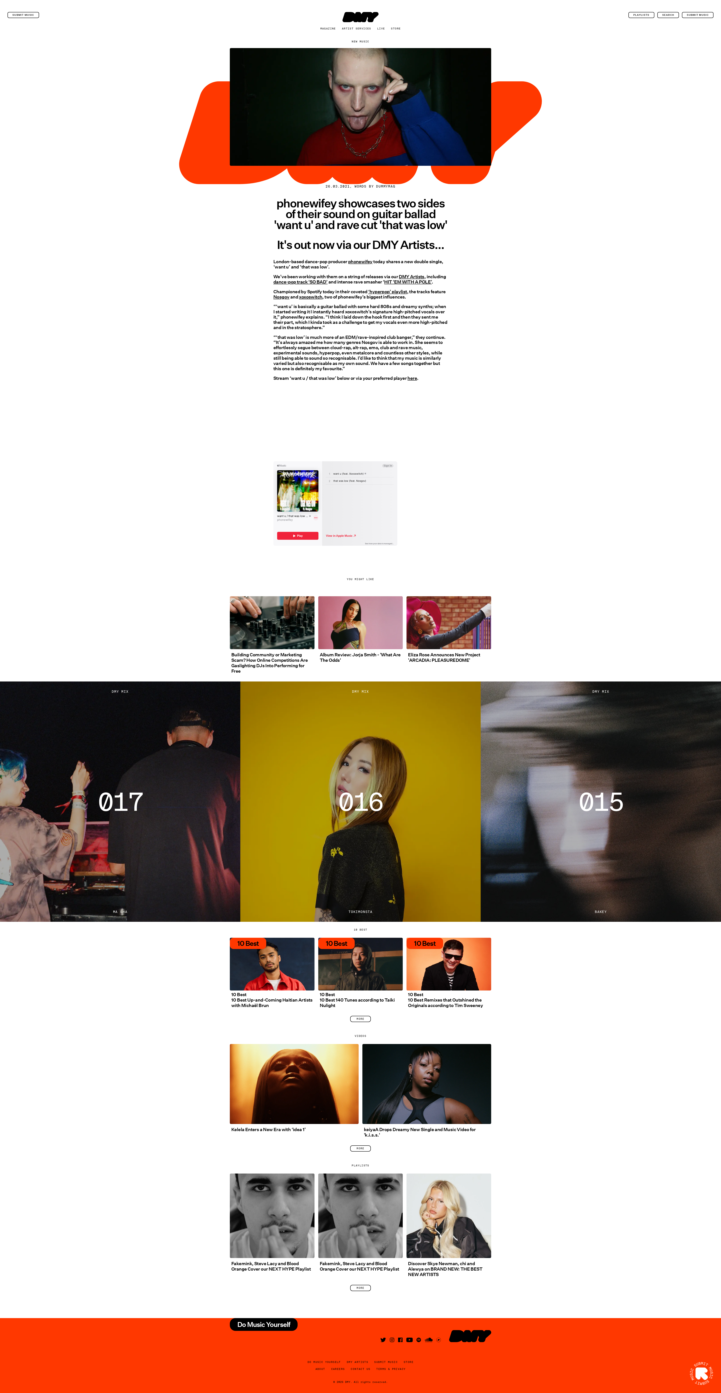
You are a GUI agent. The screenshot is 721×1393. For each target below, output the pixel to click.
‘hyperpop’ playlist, (388, 291)
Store (396, 28)
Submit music (23, 15)
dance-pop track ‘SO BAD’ (300, 282)
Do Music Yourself (324, 1362)
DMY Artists (411, 276)
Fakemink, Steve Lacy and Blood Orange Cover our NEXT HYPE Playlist (271, 1266)
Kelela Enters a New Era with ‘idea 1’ (268, 1129)
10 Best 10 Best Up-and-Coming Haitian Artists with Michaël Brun (272, 1000)
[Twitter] (383, 1340)
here (412, 378)
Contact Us (360, 1369)
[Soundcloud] (429, 1340)
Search (668, 15)
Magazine (328, 28)
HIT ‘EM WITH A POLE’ (408, 282)
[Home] (360, 17)
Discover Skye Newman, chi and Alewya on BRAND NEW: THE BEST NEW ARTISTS (445, 1269)
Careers (338, 1369)
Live (381, 28)
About (320, 1369)
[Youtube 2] (409, 1340)
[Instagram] (392, 1340)
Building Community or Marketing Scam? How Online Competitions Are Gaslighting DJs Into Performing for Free (269, 663)
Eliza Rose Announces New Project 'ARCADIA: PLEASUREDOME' (444, 657)
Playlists (641, 15)
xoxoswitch (310, 297)
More (360, 1019)
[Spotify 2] (418, 1340)
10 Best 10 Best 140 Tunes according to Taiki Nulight (357, 1000)
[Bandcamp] (438, 1340)
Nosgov (281, 297)
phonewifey (360, 261)
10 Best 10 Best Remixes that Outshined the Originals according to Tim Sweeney (445, 1000)
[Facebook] (400, 1340)
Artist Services (356, 28)
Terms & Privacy (391, 1369)
